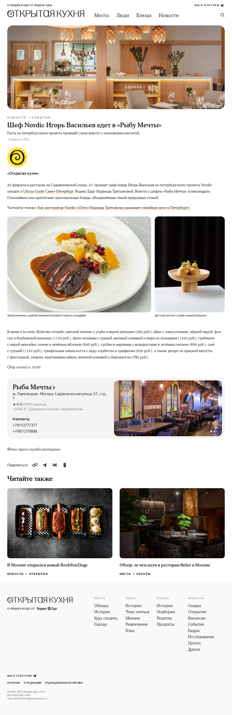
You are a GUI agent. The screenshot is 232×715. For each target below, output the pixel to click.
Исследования (201, 637)
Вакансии (196, 618)
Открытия (38, 574)
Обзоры (143, 574)
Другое (194, 649)
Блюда (144, 15)
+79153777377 (25, 425)
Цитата (194, 643)
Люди (122, 15)
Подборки (166, 612)
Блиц (130, 631)
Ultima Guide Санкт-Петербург (48, 191)
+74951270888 (25, 431)
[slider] (168, 408)
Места (101, 15)
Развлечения (136, 624)
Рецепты (164, 618)
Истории (102, 612)
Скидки (194, 606)
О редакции (32, 682)
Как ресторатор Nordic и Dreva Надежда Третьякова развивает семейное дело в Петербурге (113, 208)
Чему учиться (138, 612)
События (41, 117)
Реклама (13, 682)
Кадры (194, 631)
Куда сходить (105, 618)
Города (100, 624)
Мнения (133, 618)
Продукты (165, 624)
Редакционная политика (64, 682)
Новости (169, 15)
